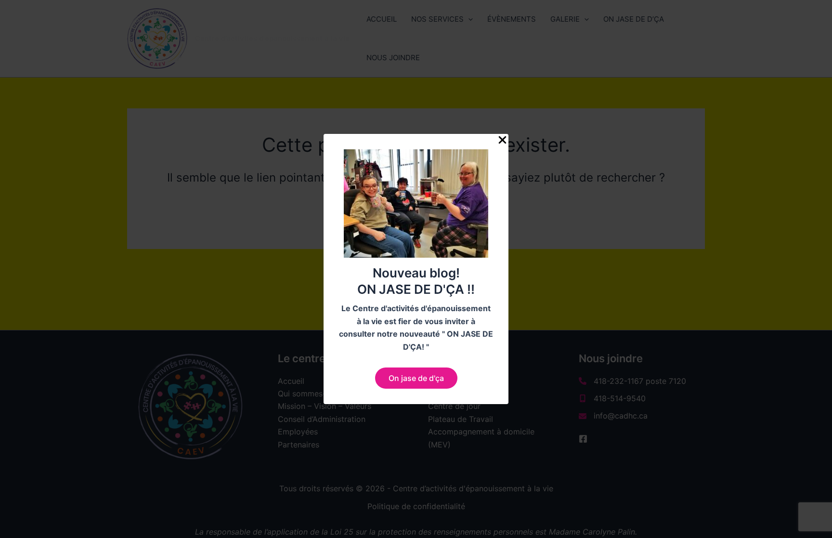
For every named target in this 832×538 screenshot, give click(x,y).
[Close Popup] (502, 140)
